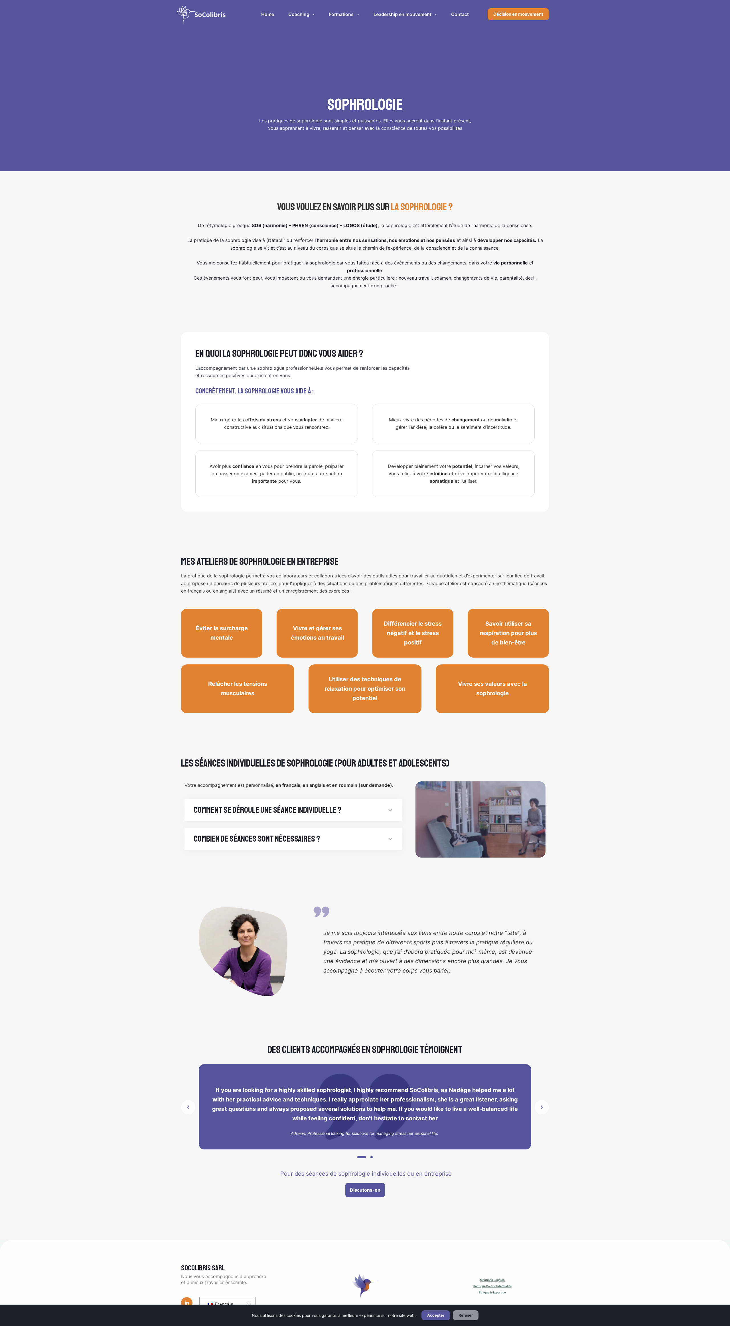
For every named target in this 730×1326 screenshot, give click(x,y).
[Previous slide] (188, 1107)
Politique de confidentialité (492, 1286)
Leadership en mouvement (402, 14)
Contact (460, 14)
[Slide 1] (361, 1157)
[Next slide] (542, 1107)
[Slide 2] (371, 1157)
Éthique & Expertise (492, 1292)
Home (267, 14)
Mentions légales (492, 1279)
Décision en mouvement (518, 14)
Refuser (466, 1315)
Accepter (435, 1315)
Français (223, 1304)
